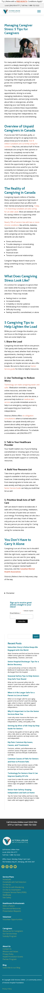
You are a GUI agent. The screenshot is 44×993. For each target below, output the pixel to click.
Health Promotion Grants (13, 956)
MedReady (7, 895)
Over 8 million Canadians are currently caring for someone (21, 144)
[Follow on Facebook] (3, 866)
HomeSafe (7, 879)
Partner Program (9, 959)
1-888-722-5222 (14, 855)
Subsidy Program (9, 936)
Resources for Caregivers (13, 931)
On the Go (7, 884)
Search (36, 636)
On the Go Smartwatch (12, 890)
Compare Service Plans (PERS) (14, 892)
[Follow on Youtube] (15, 866)
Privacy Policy (8, 954)
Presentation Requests (12, 911)
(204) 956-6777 (12, 852)
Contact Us (7, 949)
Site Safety (7, 897)
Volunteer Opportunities (12, 919)
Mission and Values (10, 951)
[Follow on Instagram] (7, 866)
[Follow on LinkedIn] (11, 866)
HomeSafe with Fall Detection (14, 882)
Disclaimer (10, 593)
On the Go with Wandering (13, 887)
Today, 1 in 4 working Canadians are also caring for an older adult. (21, 209)
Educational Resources (12, 908)
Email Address (15, 613)
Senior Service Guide (12, 488)
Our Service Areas (10, 933)
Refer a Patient (9, 906)
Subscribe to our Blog (11, 967)
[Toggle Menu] (39, 11)
